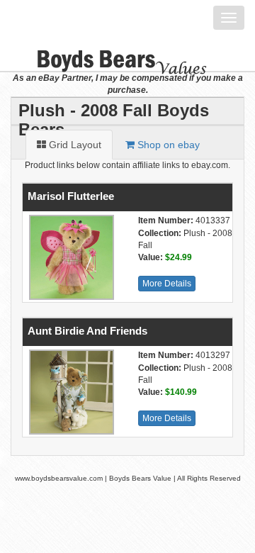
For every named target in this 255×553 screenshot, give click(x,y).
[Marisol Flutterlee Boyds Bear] (70, 257)
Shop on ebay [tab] (167, 144)
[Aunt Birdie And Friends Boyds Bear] (70, 392)
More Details (166, 284)
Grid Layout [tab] (73, 144)
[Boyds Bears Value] (111, 53)
